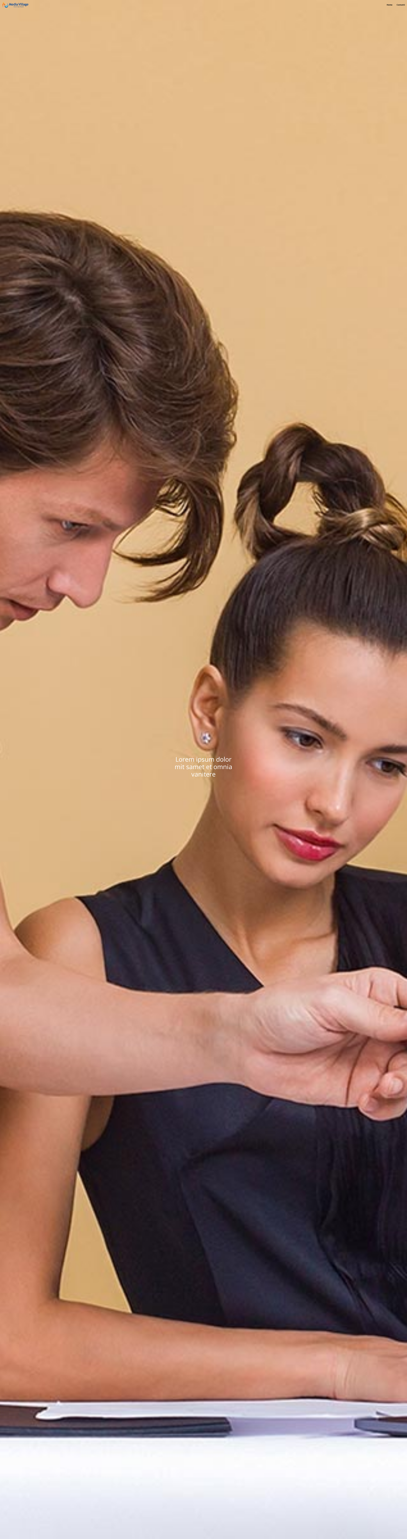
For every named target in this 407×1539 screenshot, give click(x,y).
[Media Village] (15, 5)
